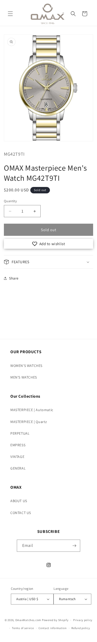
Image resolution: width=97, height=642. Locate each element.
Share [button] (14, 278)
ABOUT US (18, 501)
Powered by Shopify (55, 620)
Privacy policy (82, 620)
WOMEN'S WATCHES (26, 365)
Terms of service (23, 628)
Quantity (10, 201)
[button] (10, 13)
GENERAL (18, 468)
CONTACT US (20, 512)
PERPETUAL (19, 433)
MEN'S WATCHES (23, 377)
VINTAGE (17, 456)
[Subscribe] (74, 546)
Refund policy (80, 628)
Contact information (52, 628)
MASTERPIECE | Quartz (28, 421)
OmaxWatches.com (28, 620)
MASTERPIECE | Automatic (31, 409)
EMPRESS (17, 445)
